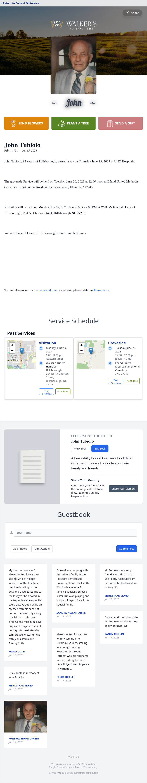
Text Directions (46, 392)
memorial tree (48, 290)
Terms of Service (83, 767)
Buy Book (99, 448)
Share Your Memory (123, 488)
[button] (22, 351)
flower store (101, 290)
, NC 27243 (121, 373)
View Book (80, 448)
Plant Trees (62, 391)
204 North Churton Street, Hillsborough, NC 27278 (57, 379)
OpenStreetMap (77, 772)
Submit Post (126, 548)
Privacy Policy (63, 767)
